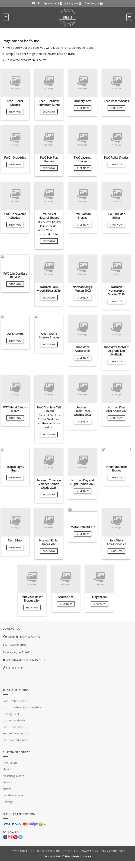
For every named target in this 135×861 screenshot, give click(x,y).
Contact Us (9, 782)
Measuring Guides (13, 776)
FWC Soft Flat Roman (15, 733)
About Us (8, 769)
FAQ (32, 851)
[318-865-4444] (39, 3)
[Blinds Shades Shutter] (67, 17)
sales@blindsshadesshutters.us (25, 660)
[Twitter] (20, 837)
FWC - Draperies (13, 727)
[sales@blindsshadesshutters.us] (34, 3)
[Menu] (6, 17)
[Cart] (129, 17)
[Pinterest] (15, 837)
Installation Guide (13, 795)
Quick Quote (10, 762)
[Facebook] (5, 837)
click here (22, 54)
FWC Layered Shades (15, 740)
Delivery (8, 802)
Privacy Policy (89, 851)
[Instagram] (10, 837)
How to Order (18, 851)
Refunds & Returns (48, 851)
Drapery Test (11, 714)
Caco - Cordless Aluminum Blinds (22, 707)
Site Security (70, 851)
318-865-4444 (15, 667)
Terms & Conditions (113, 851)
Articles (7, 789)
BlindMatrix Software (78, 856)
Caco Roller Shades (14, 720)
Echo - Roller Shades (15, 701)
